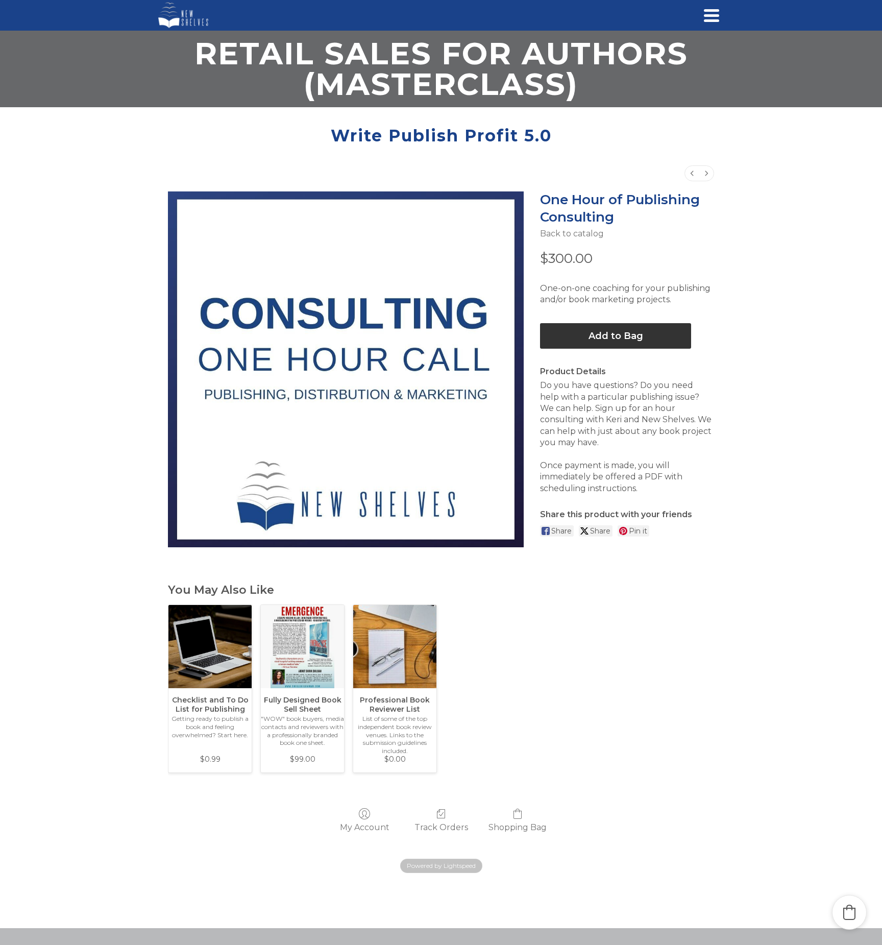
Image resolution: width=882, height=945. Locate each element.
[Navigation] (711, 15)
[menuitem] (692, 173)
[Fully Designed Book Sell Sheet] (302, 646)
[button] (849, 912)
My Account (364, 827)
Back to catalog (572, 233)
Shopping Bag (517, 827)
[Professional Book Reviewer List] (394, 646)
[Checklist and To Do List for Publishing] (210, 646)
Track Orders (441, 827)
